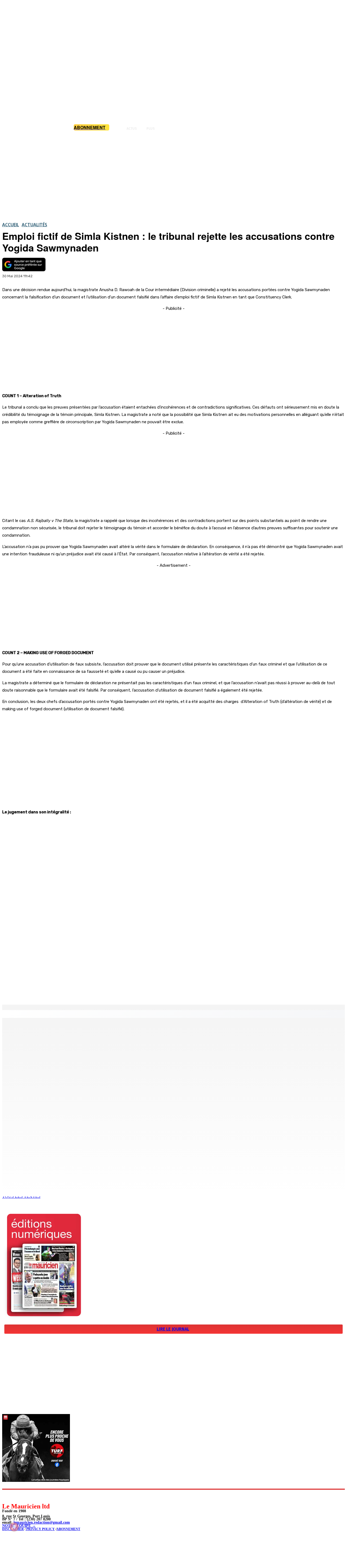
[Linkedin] (31, 1496)
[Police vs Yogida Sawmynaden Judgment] (173, 897)
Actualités (34, 225)
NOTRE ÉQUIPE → (19, 1526)
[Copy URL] (95, 990)
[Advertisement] (173, 176)
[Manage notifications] (14, 1527)
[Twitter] (76, 990)
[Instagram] (19, 1496)
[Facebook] (56, 990)
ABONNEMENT (68, 1529)
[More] (115, 990)
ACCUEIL (10, 225)
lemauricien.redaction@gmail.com (42, 1522)
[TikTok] (43, 1496)
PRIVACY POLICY (40, 1529)
